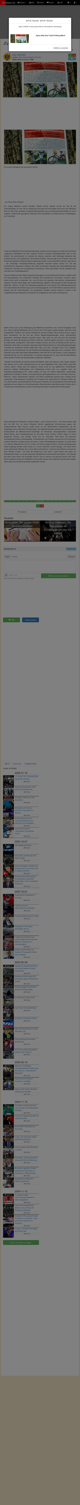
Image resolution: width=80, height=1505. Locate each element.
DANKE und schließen (61, 48)
